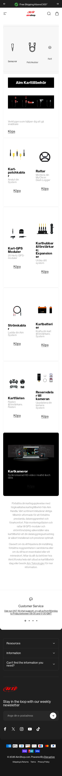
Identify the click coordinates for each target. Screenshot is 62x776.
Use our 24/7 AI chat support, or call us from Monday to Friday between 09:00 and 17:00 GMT (31, 612)
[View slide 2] (29, 621)
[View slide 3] (33, 621)
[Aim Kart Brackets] (17, 384)
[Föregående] (4, 4)
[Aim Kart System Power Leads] (17, 311)
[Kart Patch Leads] (17, 155)
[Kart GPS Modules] (17, 234)
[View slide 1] (25, 621)
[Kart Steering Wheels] (45, 157)
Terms (33, 762)
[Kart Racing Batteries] (45, 309)
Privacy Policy (43, 762)
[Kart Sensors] (12, 47)
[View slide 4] (37, 621)
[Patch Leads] (32, 47)
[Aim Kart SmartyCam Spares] (45, 378)
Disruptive (49, 757)
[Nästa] (57, 4)
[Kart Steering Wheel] (50, 47)
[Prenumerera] (53, 716)
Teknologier (36, 563)
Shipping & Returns (21, 762)
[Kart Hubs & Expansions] (45, 229)
